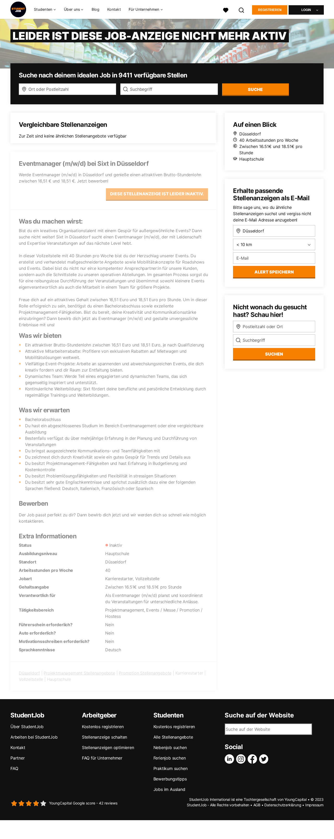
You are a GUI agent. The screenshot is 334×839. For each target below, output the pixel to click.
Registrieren (270, 10)
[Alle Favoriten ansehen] (226, 9)
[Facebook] (253, 759)
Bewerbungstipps (170, 778)
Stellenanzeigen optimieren (108, 747)
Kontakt (114, 9)
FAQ (14, 768)
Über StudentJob (27, 726)
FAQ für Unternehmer (102, 758)
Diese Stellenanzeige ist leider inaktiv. (157, 193)
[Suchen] (241, 9)
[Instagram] (242, 759)
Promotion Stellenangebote (145, 673)
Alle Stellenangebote (173, 737)
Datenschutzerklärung (282, 805)
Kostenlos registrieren (103, 726)
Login (306, 10)
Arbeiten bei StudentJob (33, 737)
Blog (95, 9)
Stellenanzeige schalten (104, 737)
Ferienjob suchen (169, 758)
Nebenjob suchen (170, 747)
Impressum (314, 805)
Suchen (274, 354)
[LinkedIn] (230, 759)
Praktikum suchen (170, 768)
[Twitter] (265, 759)
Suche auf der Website (259, 715)
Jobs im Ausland (169, 789)
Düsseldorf (29, 673)
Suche (255, 89)
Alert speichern (274, 272)
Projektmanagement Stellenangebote (79, 673)
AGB (256, 805)
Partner (17, 758)
